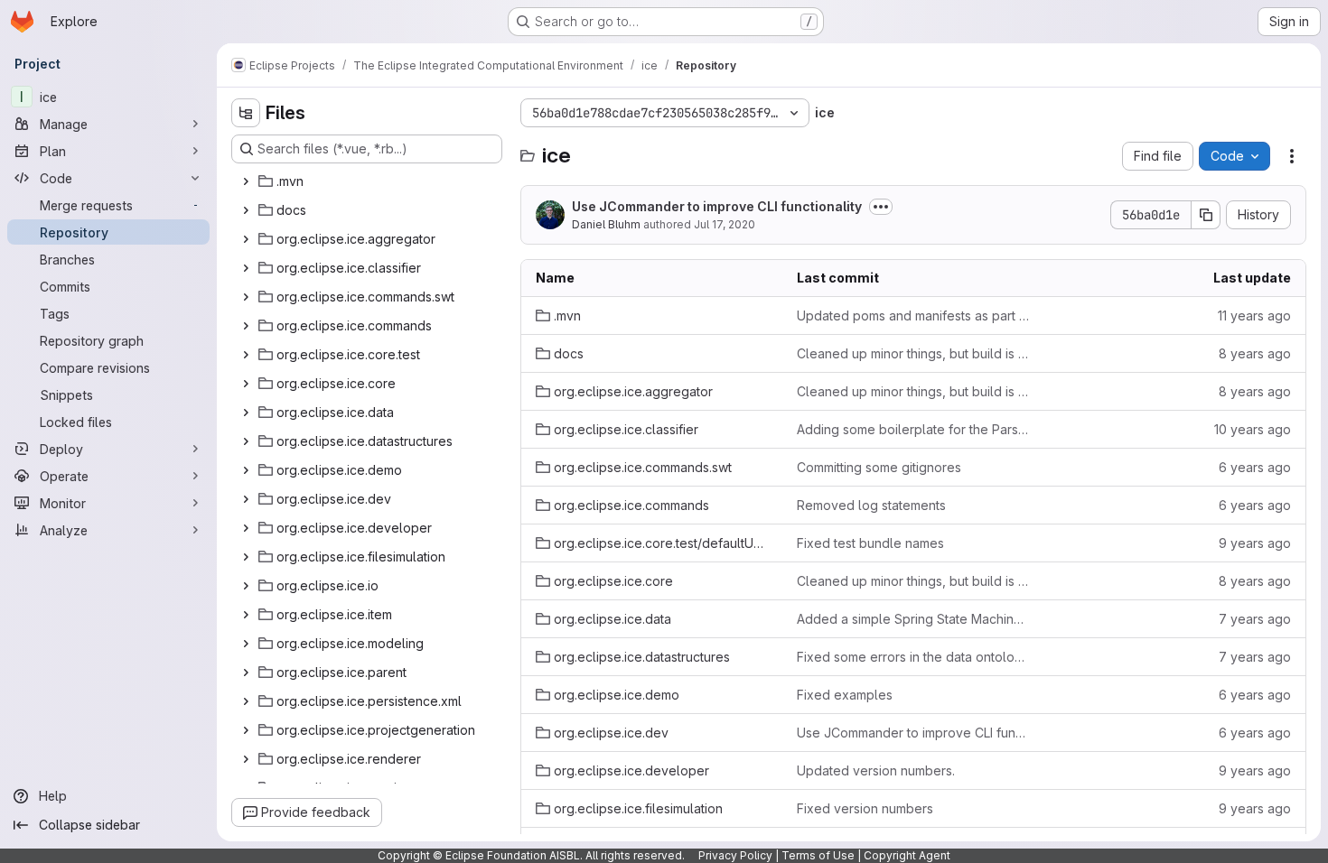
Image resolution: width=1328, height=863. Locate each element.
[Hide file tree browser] (245, 112)
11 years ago (1254, 315)
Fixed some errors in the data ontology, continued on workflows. (913, 656)
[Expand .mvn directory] (246, 181)
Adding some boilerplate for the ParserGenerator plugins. (913, 429)
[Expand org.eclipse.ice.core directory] (246, 383)
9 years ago (1255, 543)
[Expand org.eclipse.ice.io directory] (246, 586)
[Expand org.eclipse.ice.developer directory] (246, 528)
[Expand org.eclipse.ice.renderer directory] (246, 759)
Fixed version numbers (865, 808)
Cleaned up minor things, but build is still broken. (913, 353)
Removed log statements (871, 505)
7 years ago (1255, 618)
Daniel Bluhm (606, 224)
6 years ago (1255, 467)
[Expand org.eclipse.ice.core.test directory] (246, 355)
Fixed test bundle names (870, 543)
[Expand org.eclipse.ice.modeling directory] (246, 643)
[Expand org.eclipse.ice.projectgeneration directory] (246, 730)
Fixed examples (845, 694)
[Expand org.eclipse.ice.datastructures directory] (246, 441)
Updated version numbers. (876, 770)
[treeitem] (368, 181)
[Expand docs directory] (246, 210)
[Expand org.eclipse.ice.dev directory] (246, 499)
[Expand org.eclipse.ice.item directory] (246, 615)
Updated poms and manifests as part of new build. (913, 315)
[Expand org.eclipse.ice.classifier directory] (246, 268)
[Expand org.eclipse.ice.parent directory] (246, 672)
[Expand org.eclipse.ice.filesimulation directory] (246, 557)
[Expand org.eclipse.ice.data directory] (246, 412)
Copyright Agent (907, 855)
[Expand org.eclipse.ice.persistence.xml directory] (246, 701)
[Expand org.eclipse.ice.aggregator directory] (246, 239)
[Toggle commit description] (881, 207)
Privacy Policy (735, 855)
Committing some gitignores (879, 467)
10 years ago (1252, 429)
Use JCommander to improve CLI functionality (717, 206)
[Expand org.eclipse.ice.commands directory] (246, 326)
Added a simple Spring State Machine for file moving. (913, 618)
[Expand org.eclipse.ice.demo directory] (246, 470)
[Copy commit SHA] (1206, 214)
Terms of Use (818, 855)
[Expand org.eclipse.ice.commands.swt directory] (246, 297)
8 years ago (1255, 353)
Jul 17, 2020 (724, 224)
